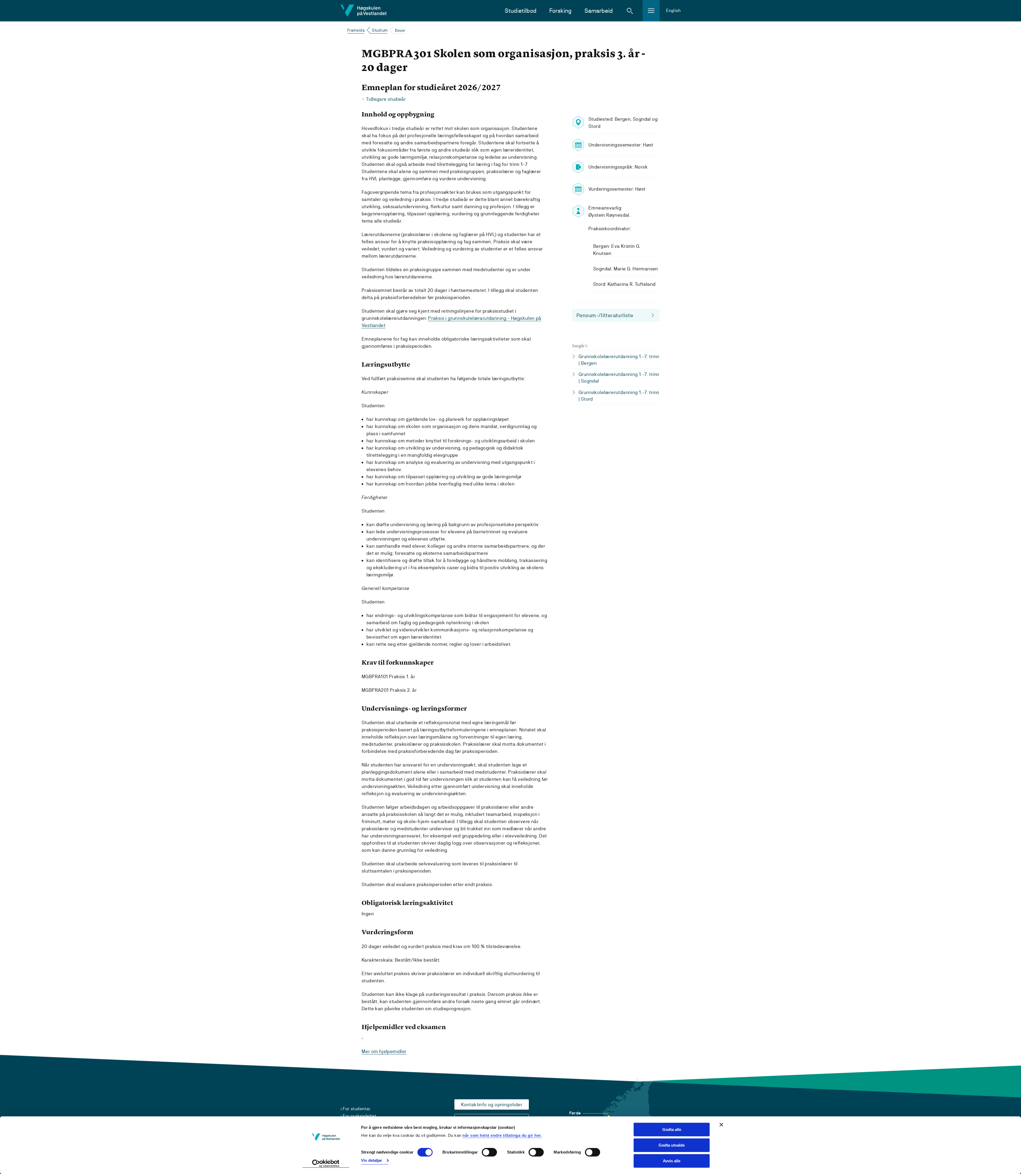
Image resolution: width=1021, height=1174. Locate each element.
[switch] (489, 1152)
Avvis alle (671, 1161)
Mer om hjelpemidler (384, 1051)
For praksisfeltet (359, 1115)
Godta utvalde (672, 1145)
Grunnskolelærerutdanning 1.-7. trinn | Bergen (619, 360)
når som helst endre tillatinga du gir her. (502, 1135)
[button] (629, 10)
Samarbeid (598, 10)
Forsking (560, 10)
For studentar (356, 1108)
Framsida (356, 30)
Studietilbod (521, 10)
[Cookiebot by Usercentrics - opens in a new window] (326, 1164)
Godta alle (671, 1129)
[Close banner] (721, 1124)
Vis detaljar (371, 1160)
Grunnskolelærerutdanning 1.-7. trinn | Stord (619, 395)
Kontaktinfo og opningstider (491, 1104)
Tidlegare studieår (386, 99)
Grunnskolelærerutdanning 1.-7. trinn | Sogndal (619, 377)
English (673, 10)
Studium (380, 30)
